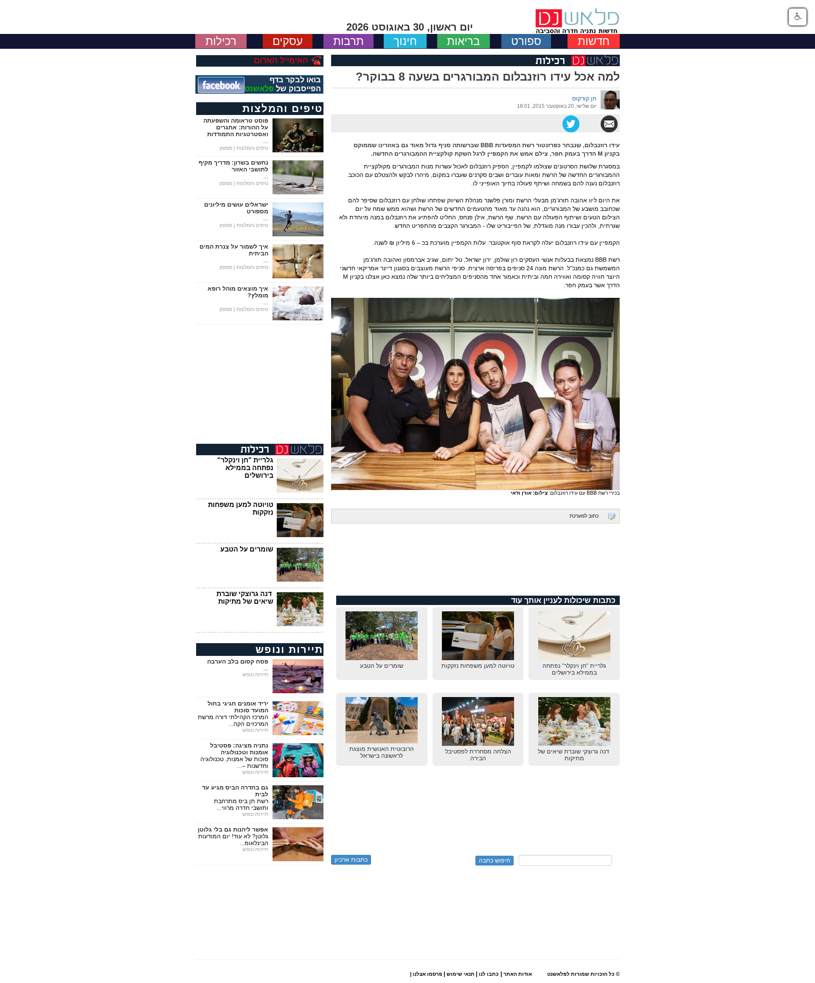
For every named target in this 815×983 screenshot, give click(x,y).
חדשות (594, 41)
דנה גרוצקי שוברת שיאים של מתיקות (244, 597)
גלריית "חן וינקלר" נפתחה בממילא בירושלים (245, 467)
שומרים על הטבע (246, 549)
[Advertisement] (475, 564)
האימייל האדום (281, 60)
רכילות (220, 41)
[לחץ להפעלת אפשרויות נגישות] (798, 16)
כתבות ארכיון (351, 859)
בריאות (463, 41)
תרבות (348, 41)
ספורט (526, 41)
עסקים (288, 41)
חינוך (405, 41)
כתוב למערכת (584, 516)
